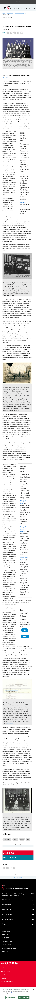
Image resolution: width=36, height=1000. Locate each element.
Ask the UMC (6, 945)
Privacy (4, 978)
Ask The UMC (7, 839)
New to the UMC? (7, 919)
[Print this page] (18, 33)
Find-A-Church (7, 941)
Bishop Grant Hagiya (24, 558)
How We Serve (6, 904)
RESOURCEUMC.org (9, 948)
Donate (4, 924)
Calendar (5, 938)
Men (28, 839)
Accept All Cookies (24, 997)
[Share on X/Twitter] (11, 33)
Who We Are (10, 13)
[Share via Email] (21, 33)
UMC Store (6, 931)
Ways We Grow (6, 909)
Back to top (18, 877)
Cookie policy (12, 993)
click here (5, 78)
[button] (34, 7)
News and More (7, 914)
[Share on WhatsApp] (14, 33)
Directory (5, 934)
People (22, 839)
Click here (23, 202)
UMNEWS (5, 952)
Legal (3, 975)
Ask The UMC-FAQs (19, 13)
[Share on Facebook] (8, 33)
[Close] (33, 990)
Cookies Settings (10, 997)
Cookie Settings (7, 982)
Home (4, 13)
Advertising (5, 971)
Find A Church (9, 857)
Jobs (2, 968)
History (15, 839)
